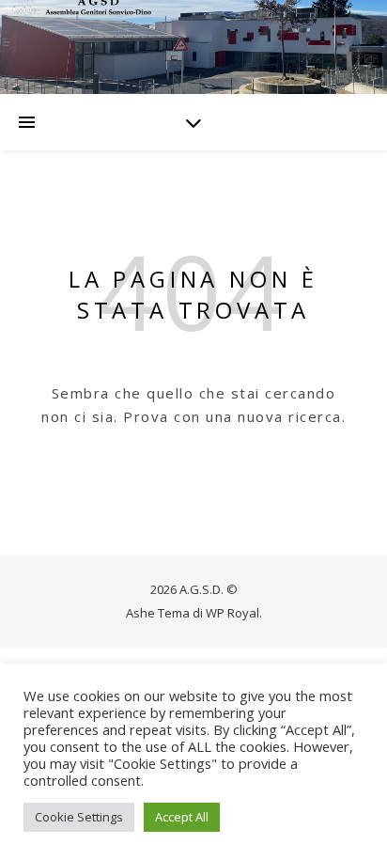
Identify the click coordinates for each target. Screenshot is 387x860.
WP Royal (232, 612)
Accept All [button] (182, 816)
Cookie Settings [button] (79, 816)
